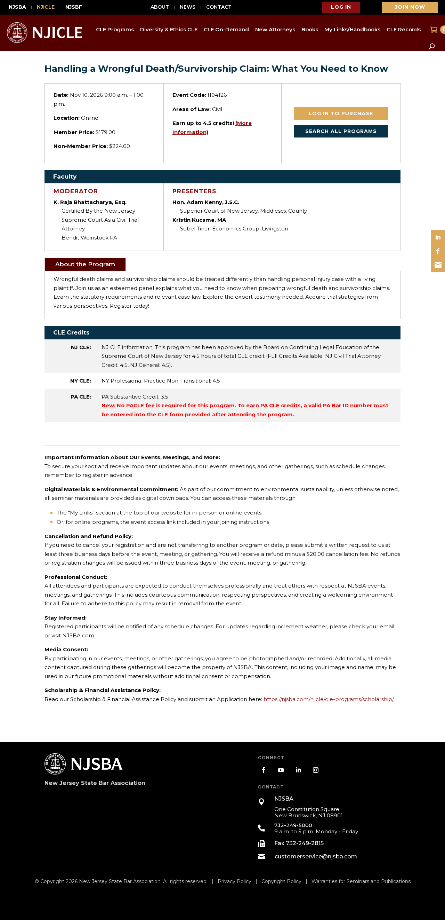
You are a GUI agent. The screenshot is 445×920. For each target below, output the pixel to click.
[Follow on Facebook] (263, 770)
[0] (433, 29)
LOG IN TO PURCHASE (341, 113)
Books (309, 29)
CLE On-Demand (226, 29)
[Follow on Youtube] (280, 770)
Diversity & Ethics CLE (168, 29)
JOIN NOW (410, 7)
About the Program (85, 264)
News (187, 7)
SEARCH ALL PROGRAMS (341, 131)
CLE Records (404, 29)
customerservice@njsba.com (316, 856)
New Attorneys (275, 29)
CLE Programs (115, 29)
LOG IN (341, 7)
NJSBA (17, 7)
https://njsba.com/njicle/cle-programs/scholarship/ (329, 699)
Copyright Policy (281, 881)
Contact (219, 7)
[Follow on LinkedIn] (298, 770)
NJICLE (46, 7)
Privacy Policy (234, 881)
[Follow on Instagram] (315, 770)
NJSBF (73, 7)
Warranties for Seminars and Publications (361, 881)
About (160, 7)
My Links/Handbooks (352, 29)
